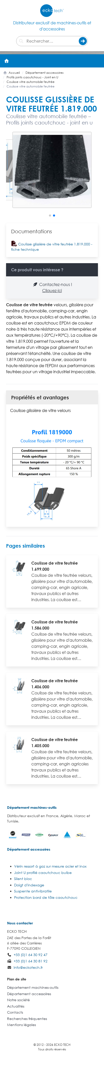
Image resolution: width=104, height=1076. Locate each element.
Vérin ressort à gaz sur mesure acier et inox (50, 866)
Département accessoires (28, 849)
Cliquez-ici (52, 290)
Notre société (18, 1000)
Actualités (15, 1006)
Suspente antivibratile (33, 891)
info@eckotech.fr (28, 967)
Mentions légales (21, 1025)
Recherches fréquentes (27, 1018)
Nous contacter (20, 923)
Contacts (15, 1012)
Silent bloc (23, 878)
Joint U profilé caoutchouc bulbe (43, 872)
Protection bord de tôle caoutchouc (45, 897)
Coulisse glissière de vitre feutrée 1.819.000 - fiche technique (51, 247)
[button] (97, 61)
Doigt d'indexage (29, 885)
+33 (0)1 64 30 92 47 (30, 955)
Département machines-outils (32, 807)
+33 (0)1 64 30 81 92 (30, 961)
